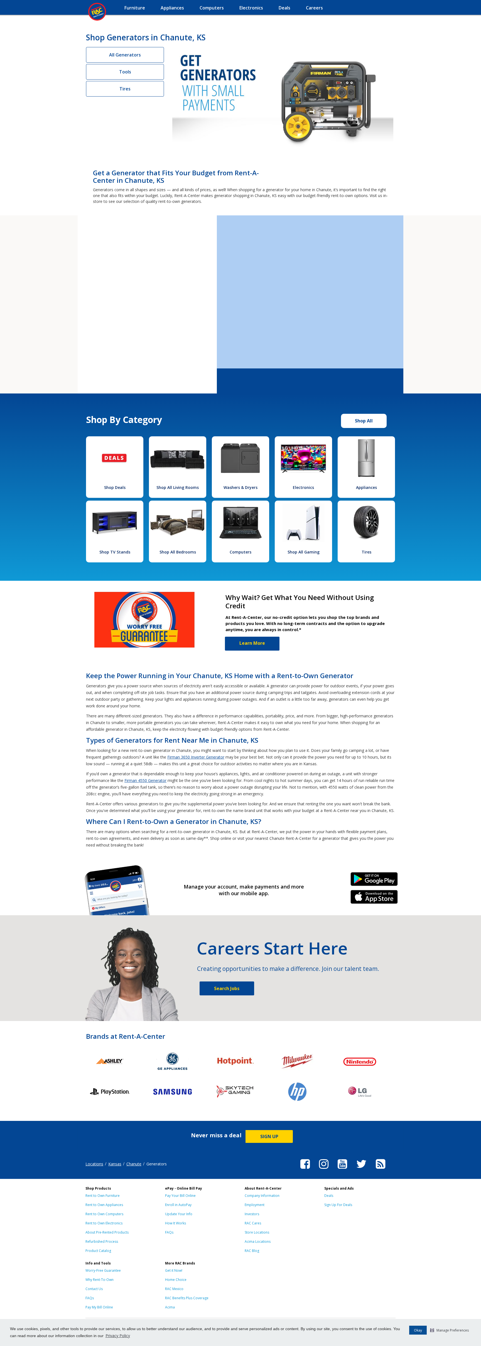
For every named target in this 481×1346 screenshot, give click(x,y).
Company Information (262, 1195)
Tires (125, 89)
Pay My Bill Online (99, 1307)
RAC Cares (253, 1223)
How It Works (175, 1223)
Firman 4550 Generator (145, 780)
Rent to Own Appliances (104, 1204)
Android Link (374, 881)
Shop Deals (115, 487)
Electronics (303, 487)
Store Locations (257, 1232)
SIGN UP (269, 1136)
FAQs (169, 1232)
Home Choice (175, 1279)
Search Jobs (226, 988)
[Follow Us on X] (361, 1169)
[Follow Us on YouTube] (342, 1169)
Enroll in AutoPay (178, 1204)
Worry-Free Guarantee (103, 1270)
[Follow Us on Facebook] (305, 1169)
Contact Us (94, 1288)
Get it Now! (173, 1270)
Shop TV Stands (114, 552)
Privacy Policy (117, 1335)
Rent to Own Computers (104, 1214)
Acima (170, 1307)
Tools (125, 72)
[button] (449, 1330)
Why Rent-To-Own (99, 1279)
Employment (254, 1204)
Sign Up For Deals (338, 1204)
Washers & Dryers (240, 487)
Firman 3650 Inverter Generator (195, 757)
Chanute (133, 1164)
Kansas (114, 1164)
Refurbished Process (101, 1241)
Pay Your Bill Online (180, 1195)
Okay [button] (418, 1330)
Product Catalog (98, 1250)
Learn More (252, 643)
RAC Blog (252, 1250)
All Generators (125, 55)
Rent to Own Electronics (103, 1223)
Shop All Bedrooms (177, 552)
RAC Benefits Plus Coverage (186, 1298)
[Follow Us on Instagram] (324, 1169)
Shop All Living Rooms (177, 487)
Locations (94, 1164)
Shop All (364, 421)
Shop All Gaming (304, 552)
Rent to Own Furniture (102, 1195)
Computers (240, 552)
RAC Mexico (174, 1288)
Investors (252, 1214)
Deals (328, 1195)
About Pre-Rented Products (107, 1232)
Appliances (366, 487)
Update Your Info (178, 1214)
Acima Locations (258, 1241)
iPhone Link (374, 899)
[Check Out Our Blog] (380, 1169)
